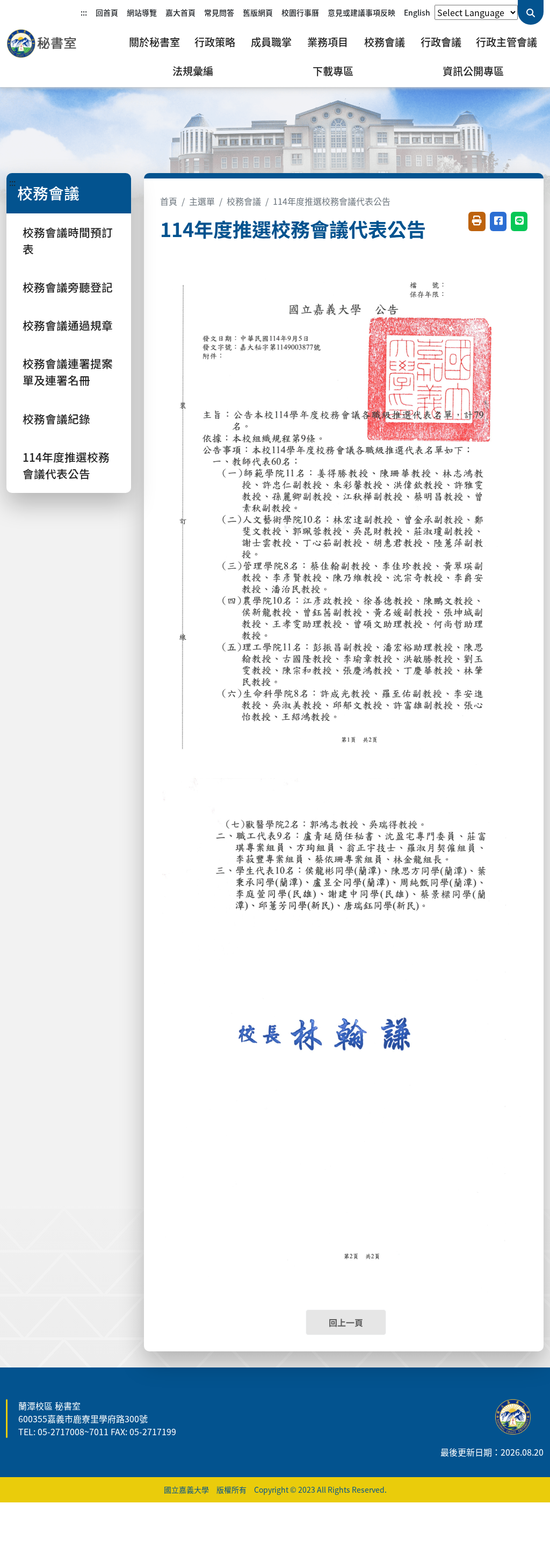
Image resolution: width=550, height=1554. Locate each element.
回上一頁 (346, 1322)
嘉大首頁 (180, 12)
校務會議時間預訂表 (68, 240)
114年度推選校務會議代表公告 (66, 465)
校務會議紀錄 (56, 419)
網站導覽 (142, 12)
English (417, 12)
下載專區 (333, 70)
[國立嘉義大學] (64, 43)
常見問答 (219, 12)
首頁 (168, 201)
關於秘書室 (154, 41)
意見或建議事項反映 (361, 12)
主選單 (202, 201)
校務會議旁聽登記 (68, 287)
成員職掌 (271, 41)
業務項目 (327, 41)
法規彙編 (192, 70)
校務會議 (384, 41)
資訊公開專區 (473, 70)
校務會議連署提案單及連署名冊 (68, 371)
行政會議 (441, 41)
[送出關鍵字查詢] (531, 12)
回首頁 (107, 12)
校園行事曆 (300, 12)
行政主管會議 (506, 41)
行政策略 (214, 41)
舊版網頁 (258, 12)
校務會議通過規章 (68, 325)
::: (84, 12)
